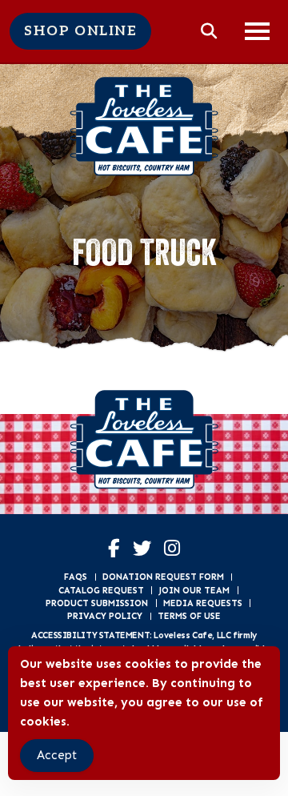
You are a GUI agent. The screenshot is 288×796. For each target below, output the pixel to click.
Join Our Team (194, 590)
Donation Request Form (163, 576)
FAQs (75, 576)
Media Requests (202, 603)
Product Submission (97, 603)
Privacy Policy (104, 615)
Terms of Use (189, 615)
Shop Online (80, 31)
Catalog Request (101, 590)
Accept (57, 755)
